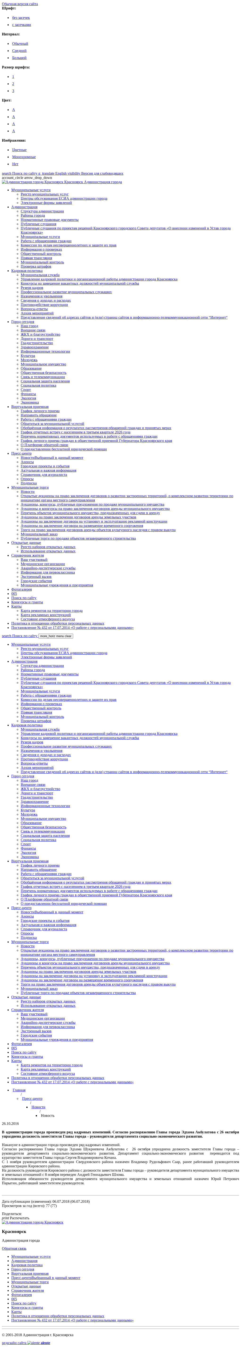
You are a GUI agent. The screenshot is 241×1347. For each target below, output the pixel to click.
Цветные (19, 150)
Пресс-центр (32, 1099)
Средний (19, 51)
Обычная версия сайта (20, 4)
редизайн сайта (26, 1343)
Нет (15, 164)
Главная (19, 1090)
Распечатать (15, 1218)
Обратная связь (14, 1248)
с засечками (21, 25)
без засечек (21, 18)
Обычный (20, 44)
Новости (38, 1107)
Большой (19, 58)
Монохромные (24, 157)
